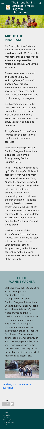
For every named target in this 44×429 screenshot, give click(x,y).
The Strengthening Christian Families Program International (23, 7)
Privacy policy (7, 420)
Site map (6, 417)
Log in (5, 425)
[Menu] (4, 3)
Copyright (6, 415)
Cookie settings (8, 422)
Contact (5, 413)
